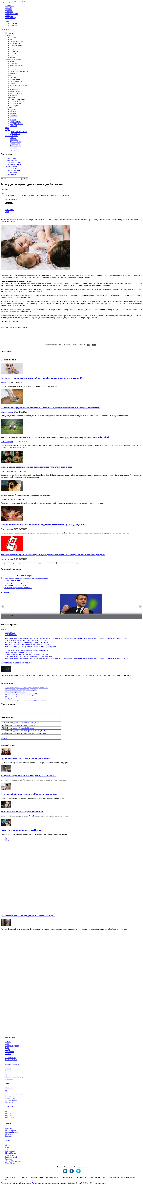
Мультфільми (15, 134)
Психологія (14, 51)
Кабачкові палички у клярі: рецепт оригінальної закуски (26, 654)
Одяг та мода (15, 144)
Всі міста (4, 738)
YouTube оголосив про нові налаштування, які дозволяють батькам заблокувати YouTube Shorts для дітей (53, 554)
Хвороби (8, 108)
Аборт (12, 49)
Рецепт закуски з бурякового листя (18, 652)
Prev (7, 838)
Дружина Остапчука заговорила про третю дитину (26, 758)
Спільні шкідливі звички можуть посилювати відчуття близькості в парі (36, 467)
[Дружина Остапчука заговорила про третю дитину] (6, 754)
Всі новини (9, 6)
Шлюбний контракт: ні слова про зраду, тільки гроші (25, 700)
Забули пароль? (11, 25)
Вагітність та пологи (13, 59)
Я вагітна (13, 63)
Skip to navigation (7, 2)
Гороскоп (13, 148)
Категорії (5, 592)
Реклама (8, 10)
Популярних (10, 633)
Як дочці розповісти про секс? (16, 583)
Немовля (13, 77)
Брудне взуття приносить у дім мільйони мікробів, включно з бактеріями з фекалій (41, 378)
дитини (40, 1177)
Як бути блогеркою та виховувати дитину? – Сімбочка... (28, 775)
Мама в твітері (10, 18)
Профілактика (15, 122)
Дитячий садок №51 (21, 725)
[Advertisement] (34, 336)
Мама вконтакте (11, 14)
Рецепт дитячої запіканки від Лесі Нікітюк (21, 830)
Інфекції (13, 114)
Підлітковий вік (16, 81)
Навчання (13, 95)
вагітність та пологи (19, 1177)
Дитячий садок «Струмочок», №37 (26, 733)
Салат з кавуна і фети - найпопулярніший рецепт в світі (26, 642)
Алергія (13, 112)
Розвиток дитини (16, 91)
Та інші (7, 1140)
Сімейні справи (34, 195)
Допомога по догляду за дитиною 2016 (20, 696)
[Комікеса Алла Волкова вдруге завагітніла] (6, 807)
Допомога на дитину (13, 162)
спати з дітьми (22, 327)
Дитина (8, 75)
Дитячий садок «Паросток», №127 (26, 731)
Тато (11, 39)
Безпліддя (13, 73)
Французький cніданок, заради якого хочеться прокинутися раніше (30, 646)
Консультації (14, 140)
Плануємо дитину (17, 41)
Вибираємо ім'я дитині (18, 85)
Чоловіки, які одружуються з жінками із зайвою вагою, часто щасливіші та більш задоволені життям (50, 408)
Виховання (14, 89)
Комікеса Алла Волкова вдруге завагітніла (22, 811)
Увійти (8, 21)
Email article (9, 210)
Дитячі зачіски (10, 174)
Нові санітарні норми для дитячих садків (21, 690)
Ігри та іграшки (16, 93)
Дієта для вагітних (17, 101)
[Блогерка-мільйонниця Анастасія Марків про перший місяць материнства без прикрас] (6, 790)
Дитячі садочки (11, 158)
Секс (12, 55)
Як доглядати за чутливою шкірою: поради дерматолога (26, 650)
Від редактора (15, 150)
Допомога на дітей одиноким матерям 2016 (21, 694)
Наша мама (5, 29)
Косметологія (15, 43)
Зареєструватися (11, 23)
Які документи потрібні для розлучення (20, 698)
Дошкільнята (15, 79)
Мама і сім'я (9, 35)
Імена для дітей (11, 160)
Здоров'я (13, 57)
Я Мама (13, 37)
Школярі (13, 83)
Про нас (8, 8)
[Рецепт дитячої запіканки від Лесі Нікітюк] (6, 826)
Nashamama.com (38, 1183)
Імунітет (13, 120)
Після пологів (89, 1177)
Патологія (13, 126)
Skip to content (19, 2)
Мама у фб (9, 16)
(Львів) (36, 722)
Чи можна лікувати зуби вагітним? (18, 588)
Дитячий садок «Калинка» (23, 722)
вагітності (57, 1177)
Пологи (13, 69)
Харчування (10, 97)
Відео (7, 130)
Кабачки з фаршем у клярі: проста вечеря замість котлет (26, 640)
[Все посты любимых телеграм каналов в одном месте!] (71, 604)
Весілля (13, 53)
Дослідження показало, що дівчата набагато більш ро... (28, 916)
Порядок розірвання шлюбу (15, 692)
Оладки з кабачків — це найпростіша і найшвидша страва (27, 644)
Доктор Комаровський (18, 132)
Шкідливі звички (16, 124)
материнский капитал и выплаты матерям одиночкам (26, 578)
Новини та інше (11, 136)
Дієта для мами (15, 104)
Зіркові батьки (15, 142)
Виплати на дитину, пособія (15, 585)
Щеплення (14, 110)
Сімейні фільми (16, 45)
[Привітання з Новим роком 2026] (6, 671)
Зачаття (12, 61)
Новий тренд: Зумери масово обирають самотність (25, 495)
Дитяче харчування (17, 99)
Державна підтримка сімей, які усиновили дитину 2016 (26, 688)
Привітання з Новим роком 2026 (17, 663)
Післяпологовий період (19, 71)
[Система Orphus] (71, 346)
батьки (12, 327)
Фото (7, 128)
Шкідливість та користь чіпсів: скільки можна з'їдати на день (28, 656)
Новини (13, 138)
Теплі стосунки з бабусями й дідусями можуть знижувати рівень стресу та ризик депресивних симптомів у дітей (55, 437)
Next (7, 840)
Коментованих (11, 635)
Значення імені (15, 146)
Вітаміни (13, 116)
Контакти (9, 12)
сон (16, 327)
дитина (7, 327)
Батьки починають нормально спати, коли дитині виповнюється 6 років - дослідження (43, 525)
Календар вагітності (17, 65)
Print (7, 212)
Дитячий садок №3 (20, 728)
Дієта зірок (14, 106)
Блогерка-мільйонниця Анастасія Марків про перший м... (29, 794)
